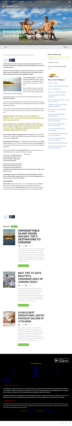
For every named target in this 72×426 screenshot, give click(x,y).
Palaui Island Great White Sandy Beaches (58, 143)
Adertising (5, 380)
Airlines (36, 372)
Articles (57, 373)
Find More (14, 226)
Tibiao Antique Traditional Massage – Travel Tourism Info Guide (57, 147)
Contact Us (55, 1)
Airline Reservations (38, 1)
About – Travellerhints (11, 1)
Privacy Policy (6, 378)
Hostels (36, 370)
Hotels (36, 368)
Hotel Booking (20, 1)
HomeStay (36, 376)
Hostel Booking (28, 1)
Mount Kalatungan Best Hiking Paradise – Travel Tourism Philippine (58, 134)
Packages (36, 374)
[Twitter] (13, 60)
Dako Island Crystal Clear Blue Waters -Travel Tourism (57, 110)
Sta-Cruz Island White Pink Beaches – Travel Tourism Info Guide (57, 139)
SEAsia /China (9, 39)
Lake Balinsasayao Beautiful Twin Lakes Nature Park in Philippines (57, 119)
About (14, 371)
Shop (35, 366)
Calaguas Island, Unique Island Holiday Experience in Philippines (57, 105)
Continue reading (23, 265)
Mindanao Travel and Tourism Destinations (16, 41)
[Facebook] (10, 60)
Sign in (14, 373)
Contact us (5, 382)
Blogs (5, 47)
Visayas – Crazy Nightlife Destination (57, 92)
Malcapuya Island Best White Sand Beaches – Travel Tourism (56, 124)
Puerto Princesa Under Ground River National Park (56, 95)
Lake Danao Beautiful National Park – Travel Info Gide (57, 129)
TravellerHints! (11, 6)
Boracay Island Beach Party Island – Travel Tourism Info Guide (58, 100)
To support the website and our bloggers (57, 66)
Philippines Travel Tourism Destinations (29, 39)
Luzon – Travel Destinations (54, 89)
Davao (24, 183)
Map (66, 47)
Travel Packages (47, 1)
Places (57, 369)
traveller (22, 246)
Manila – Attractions (53, 83)
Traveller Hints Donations (53, 62)
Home (2, 1)
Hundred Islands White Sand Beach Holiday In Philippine (56, 115)
